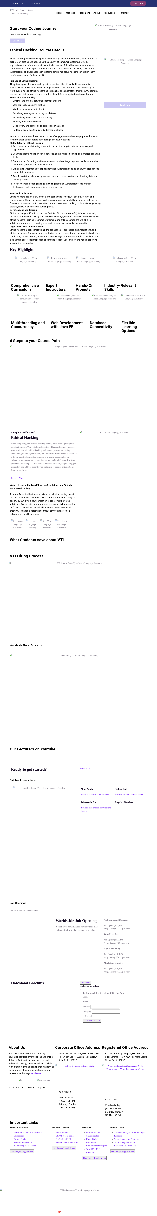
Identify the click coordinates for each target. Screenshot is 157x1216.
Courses (70, 13)
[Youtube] (78, 1173)
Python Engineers (21, 1139)
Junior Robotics (63, 1132)
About (96, 13)
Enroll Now (85, 768)
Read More (36, 1073)
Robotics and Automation (67, 1142)
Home (59, 13)
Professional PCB (64, 1139)
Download (85, 982)
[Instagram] (119, 3)
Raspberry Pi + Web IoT (125, 1145)
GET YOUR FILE (92, 1020)
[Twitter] (78, 1183)
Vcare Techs (71, 1212)
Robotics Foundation (23, 1142)
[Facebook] (114, 3)
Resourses (109, 13)
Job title (86, 1006)
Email (85, 997)
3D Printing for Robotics (25, 1145)
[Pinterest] (78, 1180)
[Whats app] (124, 3)
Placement (84, 13)
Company (87, 1011)
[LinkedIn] (78, 1176)
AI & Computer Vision (124, 1142)
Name (85, 1001)
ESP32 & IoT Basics (65, 1136)
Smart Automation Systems (126, 1139)
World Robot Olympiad (96, 1145)
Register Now (17, 478)
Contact (125, 13)
